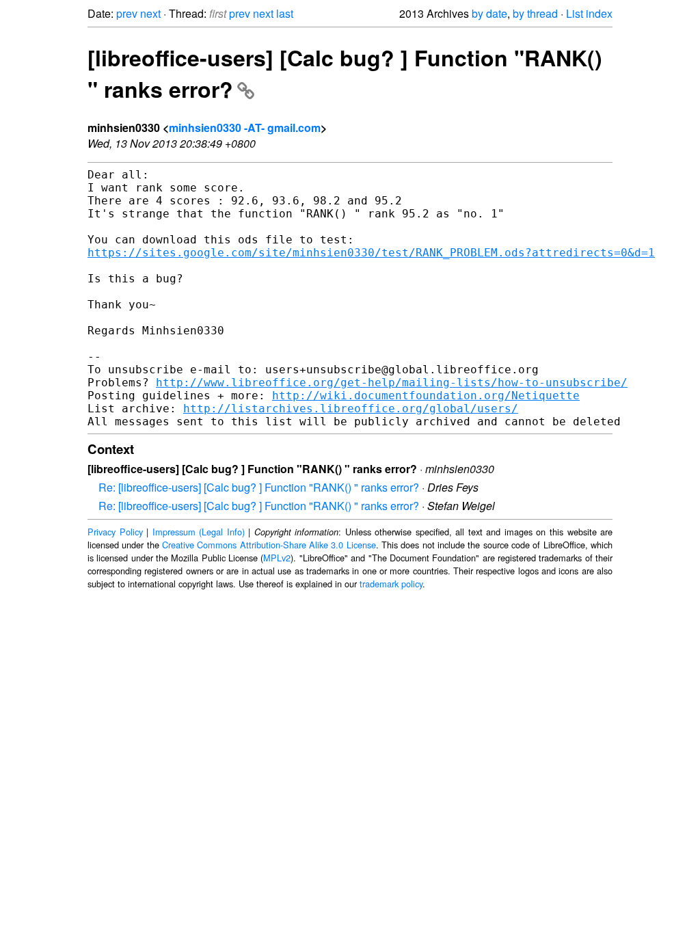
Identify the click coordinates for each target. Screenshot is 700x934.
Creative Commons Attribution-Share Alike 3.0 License (269, 544)
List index (589, 13)
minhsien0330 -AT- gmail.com (245, 127)
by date (489, 13)
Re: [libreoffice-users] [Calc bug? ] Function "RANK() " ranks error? (258, 487)
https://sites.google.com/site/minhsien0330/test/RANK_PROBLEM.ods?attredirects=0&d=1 (371, 252)
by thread (535, 13)
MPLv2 (277, 557)
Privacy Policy (115, 531)
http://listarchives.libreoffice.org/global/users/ (350, 408)
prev (126, 13)
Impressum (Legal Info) (198, 531)
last (284, 13)
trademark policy (391, 583)
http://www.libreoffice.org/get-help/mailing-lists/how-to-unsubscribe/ (392, 382)
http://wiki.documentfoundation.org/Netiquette (426, 395)
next (150, 13)
